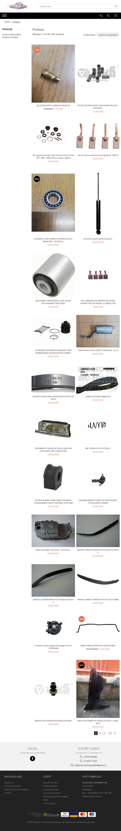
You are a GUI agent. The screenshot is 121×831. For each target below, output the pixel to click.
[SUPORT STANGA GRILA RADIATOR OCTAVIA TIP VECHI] (53, 379)
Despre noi (9, 782)
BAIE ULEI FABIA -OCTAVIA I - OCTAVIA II (53, 550)
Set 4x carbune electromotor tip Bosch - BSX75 (98, 155)
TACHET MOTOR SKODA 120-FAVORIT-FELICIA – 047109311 (98, 106)
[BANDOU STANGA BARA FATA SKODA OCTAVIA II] (53, 580)
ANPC (45, 800)
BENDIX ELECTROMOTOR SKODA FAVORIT (53, 720)
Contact (7, 793)
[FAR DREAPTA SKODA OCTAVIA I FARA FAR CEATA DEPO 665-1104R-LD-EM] (53, 428)
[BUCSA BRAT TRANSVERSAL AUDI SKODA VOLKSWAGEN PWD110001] (53, 275)
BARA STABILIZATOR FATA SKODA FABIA (98, 645)
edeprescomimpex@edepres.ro (90, 765)
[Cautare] (116, 6)
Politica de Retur (50, 786)
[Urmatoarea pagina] (115, 733)
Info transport (49, 803)
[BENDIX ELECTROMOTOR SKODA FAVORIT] (53, 688)
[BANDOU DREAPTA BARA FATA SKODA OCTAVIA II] (98, 531)
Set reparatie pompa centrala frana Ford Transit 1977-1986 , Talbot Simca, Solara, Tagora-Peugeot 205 (53, 156)
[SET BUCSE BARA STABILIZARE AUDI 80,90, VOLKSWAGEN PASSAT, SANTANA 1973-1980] (53, 480)
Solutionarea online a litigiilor (56, 796)
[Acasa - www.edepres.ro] (17, 6)
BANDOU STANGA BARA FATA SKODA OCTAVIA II (53, 600)
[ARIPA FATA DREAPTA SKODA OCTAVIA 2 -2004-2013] (98, 689)
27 (110, 733)
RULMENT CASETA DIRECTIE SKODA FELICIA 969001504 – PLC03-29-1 (53, 240)
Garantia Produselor (52, 793)
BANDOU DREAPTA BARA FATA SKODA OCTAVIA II (98, 551)
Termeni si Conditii (12, 786)
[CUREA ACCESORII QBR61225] (98, 379)
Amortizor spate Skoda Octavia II (98, 238)
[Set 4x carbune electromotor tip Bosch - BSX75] (98, 136)
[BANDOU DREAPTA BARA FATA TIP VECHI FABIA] (98, 580)
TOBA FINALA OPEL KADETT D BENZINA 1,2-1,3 (98, 350)
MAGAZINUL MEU (13, 776)
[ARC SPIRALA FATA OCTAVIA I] (98, 428)
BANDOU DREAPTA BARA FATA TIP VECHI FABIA (98, 599)
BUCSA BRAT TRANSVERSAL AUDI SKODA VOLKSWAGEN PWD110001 (53, 302)
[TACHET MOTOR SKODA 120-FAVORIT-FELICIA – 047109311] (98, 73)
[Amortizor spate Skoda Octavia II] (98, 203)
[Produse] (4, 16)
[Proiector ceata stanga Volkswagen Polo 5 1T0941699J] (53, 628)
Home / (8, 21)
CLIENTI (47, 776)
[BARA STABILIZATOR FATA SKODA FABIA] (98, 628)
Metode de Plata (50, 782)
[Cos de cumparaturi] (115, 15)
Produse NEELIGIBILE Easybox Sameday (11, 36)
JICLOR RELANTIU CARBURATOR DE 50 (53, 105)
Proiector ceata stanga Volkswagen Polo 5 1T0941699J (53, 647)
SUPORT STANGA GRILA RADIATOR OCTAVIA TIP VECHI (53, 397)
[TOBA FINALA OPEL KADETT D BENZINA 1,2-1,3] (98, 331)
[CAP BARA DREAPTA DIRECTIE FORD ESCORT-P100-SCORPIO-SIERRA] (98, 480)
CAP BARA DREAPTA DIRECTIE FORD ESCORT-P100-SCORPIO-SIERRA (97, 501)
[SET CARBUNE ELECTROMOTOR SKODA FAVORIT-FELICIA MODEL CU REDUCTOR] (98, 275)
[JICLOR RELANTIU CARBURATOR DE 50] (53, 74)
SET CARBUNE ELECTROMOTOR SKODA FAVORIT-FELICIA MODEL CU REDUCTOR (98, 302)
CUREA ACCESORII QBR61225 (98, 396)
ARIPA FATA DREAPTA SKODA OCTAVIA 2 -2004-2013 (97, 722)
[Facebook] (32, 758)
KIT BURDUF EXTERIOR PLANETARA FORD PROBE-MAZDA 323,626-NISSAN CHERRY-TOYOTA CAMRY (53, 351)
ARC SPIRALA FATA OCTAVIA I (98, 448)
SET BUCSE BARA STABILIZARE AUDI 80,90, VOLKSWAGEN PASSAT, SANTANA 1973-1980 (53, 501)
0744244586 (90, 756)
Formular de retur (51, 789)
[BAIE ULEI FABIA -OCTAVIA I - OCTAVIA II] (53, 531)
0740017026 (90, 760)
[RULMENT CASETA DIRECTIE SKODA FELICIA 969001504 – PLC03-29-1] (53, 203)
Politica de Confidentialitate (16, 789)
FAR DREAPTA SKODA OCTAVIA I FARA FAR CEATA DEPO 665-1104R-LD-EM (53, 449)
